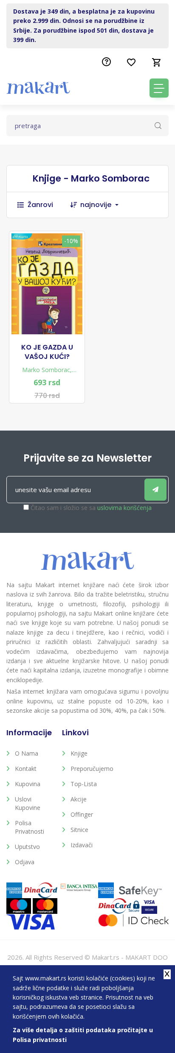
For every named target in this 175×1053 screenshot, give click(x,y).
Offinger (82, 814)
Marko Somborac (46, 370)
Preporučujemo (92, 769)
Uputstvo (27, 847)
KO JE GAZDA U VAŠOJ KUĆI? (47, 352)
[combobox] (103, 205)
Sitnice (79, 830)
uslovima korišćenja (124, 508)
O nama (26, 753)
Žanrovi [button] (40, 205)
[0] (157, 62)
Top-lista (84, 784)
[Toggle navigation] (159, 88)
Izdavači (82, 845)
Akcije (79, 799)
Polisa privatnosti (29, 827)
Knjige (79, 753)
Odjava (24, 862)
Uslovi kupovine (27, 803)
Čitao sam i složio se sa (91, 508)
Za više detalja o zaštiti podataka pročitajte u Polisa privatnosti (83, 1034)
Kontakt (26, 769)
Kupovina (27, 784)
